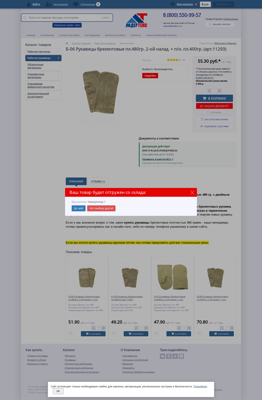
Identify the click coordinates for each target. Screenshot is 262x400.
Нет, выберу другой (101, 208)
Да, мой (78, 208)
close (192, 192)
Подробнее (200, 386)
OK (58, 391)
